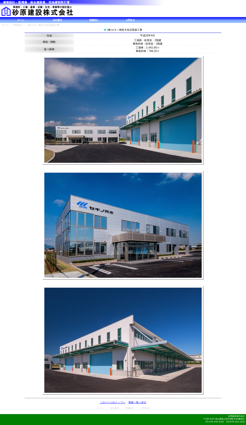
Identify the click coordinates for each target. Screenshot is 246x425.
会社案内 (57, 20)
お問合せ (130, 20)
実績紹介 (94, 20)
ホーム (20, 20)
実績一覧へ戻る (137, 402)
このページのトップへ (112, 402)
